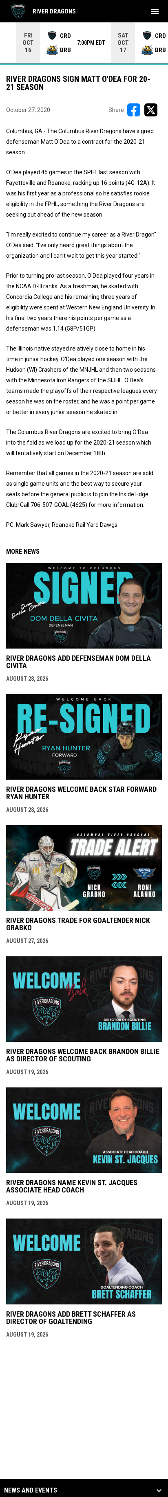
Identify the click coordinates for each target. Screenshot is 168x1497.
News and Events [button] (30, 1490)
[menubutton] (155, 11)
